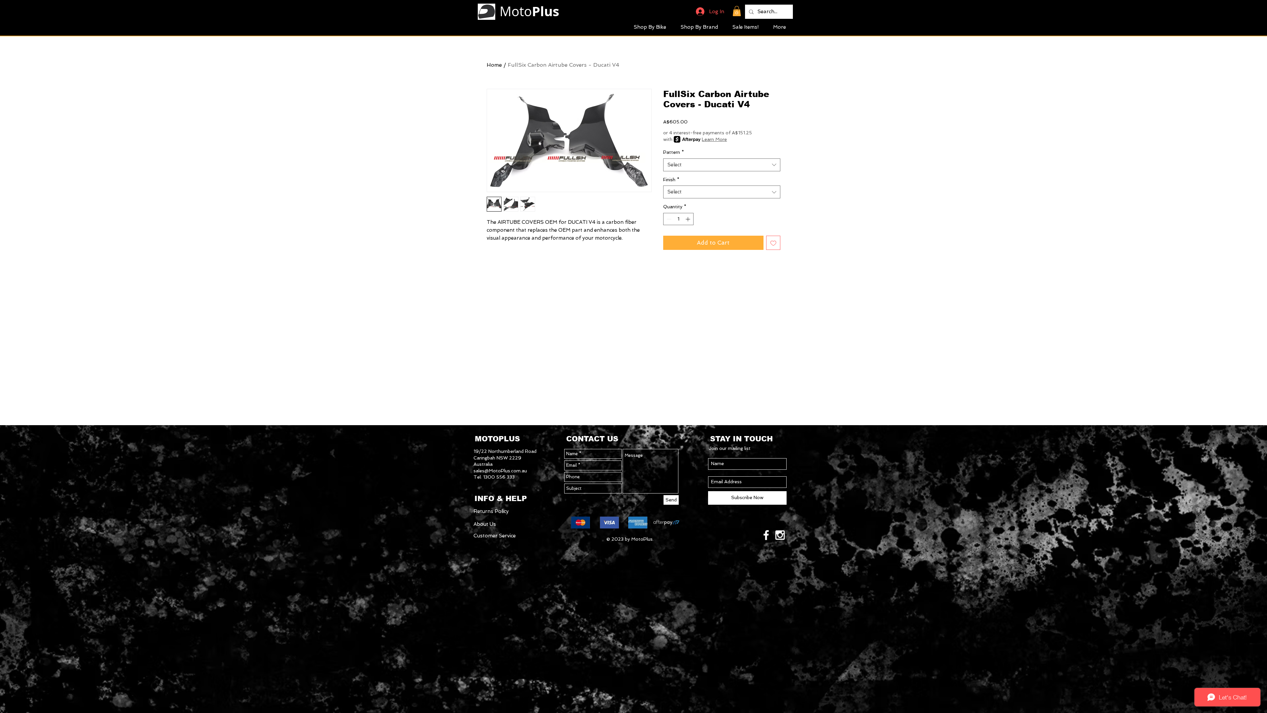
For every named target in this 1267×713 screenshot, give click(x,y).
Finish (671, 179)
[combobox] (721, 164)
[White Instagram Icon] (780, 535)
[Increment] (688, 219)
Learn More (714, 139)
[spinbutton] (678, 219)
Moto (529, 11)
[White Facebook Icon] (766, 535)
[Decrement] (668, 219)
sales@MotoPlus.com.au (500, 470)
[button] (736, 11)
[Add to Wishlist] (773, 243)
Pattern (673, 152)
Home (494, 65)
